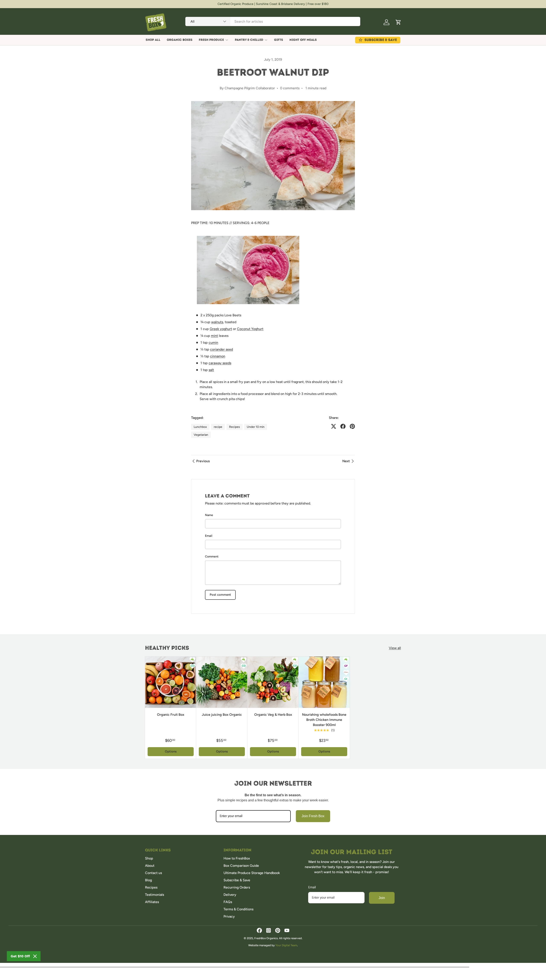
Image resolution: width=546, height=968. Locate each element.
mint (214, 336)
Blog (148, 880)
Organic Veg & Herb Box (273, 715)
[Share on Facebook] (343, 426)
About (149, 866)
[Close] (35, 956)
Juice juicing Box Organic (222, 715)
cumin (213, 342)
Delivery (230, 895)
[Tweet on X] (333, 426)
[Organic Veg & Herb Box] (273, 682)
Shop (149, 858)
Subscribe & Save (237, 880)
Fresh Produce (211, 40)
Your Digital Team (286, 945)
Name (209, 515)
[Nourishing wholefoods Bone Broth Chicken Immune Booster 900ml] (324, 682)
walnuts (217, 322)
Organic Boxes (179, 40)
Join (382, 898)
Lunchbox (200, 427)
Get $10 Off (20, 956)
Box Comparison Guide (241, 866)
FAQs (228, 902)
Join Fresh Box (313, 816)
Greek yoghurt (221, 329)
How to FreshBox (237, 858)
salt (211, 370)
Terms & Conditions (238, 909)
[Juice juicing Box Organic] (221, 682)
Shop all (153, 40)
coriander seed (221, 349)
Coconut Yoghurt (250, 329)
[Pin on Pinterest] (352, 426)
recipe (218, 427)
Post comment (220, 595)
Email (208, 536)
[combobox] (272, 21)
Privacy (229, 916)
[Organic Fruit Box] (170, 682)
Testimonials (154, 895)
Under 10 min (255, 427)
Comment (212, 556)
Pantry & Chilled (249, 40)
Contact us (153, 873)
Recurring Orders (237, 887)
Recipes (234, 427)
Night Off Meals (303, 40)
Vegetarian (201, 435)
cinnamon (217, 356)
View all (395, 648)
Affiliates (152, 902)
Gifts (278, 40)
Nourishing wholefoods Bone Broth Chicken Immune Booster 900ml (324, 720)
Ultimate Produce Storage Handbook (252, 873)
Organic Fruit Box (170, 715)
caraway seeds (220, 363)
